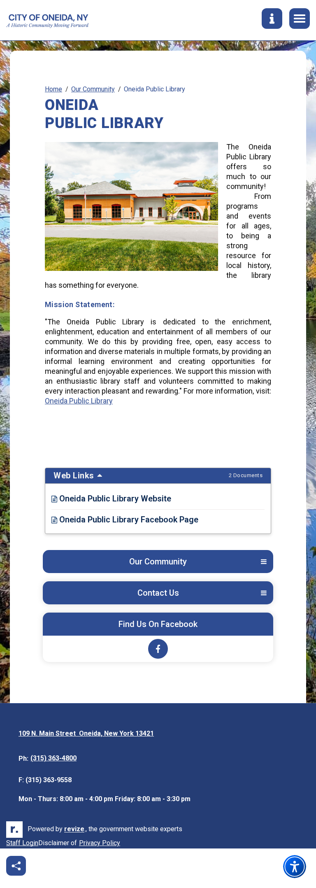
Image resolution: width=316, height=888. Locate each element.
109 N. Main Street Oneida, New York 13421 (86, 734)
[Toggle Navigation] (299, 18)
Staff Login (22, 843)
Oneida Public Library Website (111, 498)
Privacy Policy (99, 843)
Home (53, 89)
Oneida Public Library (79, 400)
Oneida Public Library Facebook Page (124, 519)
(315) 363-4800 (53, 758)
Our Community (93, 89)
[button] (263, 562)
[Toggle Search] (272, 18)
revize (74, 829)
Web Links (158, 475)
